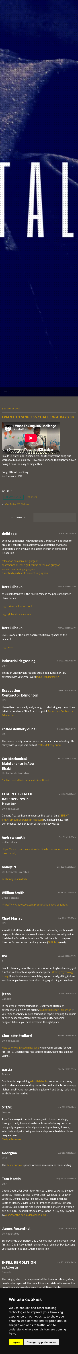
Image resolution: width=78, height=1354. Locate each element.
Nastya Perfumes (11, 1139)
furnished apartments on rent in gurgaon (25, 573)
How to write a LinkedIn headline (20, 1048)
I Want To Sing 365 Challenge (16, 504)
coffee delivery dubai (49, 745)
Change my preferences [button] (41, 1342)
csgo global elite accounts (16, 614)
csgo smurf (8, 647)
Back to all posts (11, 408)
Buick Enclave (15, 1165)
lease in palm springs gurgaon (18, 569)
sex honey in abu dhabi (14, 879)
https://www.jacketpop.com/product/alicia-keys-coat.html (34, 905)
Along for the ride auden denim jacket (26, 1215)
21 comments (13, 496)
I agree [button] (16, 1342)
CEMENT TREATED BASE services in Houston (35, 818)
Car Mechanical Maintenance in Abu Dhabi (25, 780)
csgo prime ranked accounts (18, 606)
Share (34, 496)
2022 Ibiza (53, 942)
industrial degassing (47, 677)
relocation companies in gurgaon (20, 561)
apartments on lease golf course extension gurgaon (31, 565)
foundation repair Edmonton (55, 1010)
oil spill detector (39, 1081)
